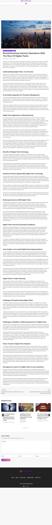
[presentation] (8, 407)
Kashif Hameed (6, 58)
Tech (15, 50)
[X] (26, 486)
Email (20, 456)
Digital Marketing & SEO (8, 50)
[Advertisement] (26, 13)
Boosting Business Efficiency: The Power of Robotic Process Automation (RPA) (40, 392)
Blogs (17, 477)
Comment (4, 441)
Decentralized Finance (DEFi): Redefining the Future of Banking (12, 392)
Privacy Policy (23, 477)
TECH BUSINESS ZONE (28, 483)
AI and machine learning (8, 97)
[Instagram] (28, 486)
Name (3, 456)
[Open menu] (26, 3)
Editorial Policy (30, 477)
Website (37, 456)
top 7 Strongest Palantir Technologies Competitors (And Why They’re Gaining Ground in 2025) (9, 417)
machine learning (30, 326)
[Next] (49, 415)
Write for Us (37, 477)
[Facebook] (24, 486)
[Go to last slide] (3, 415)
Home (13, 477)
